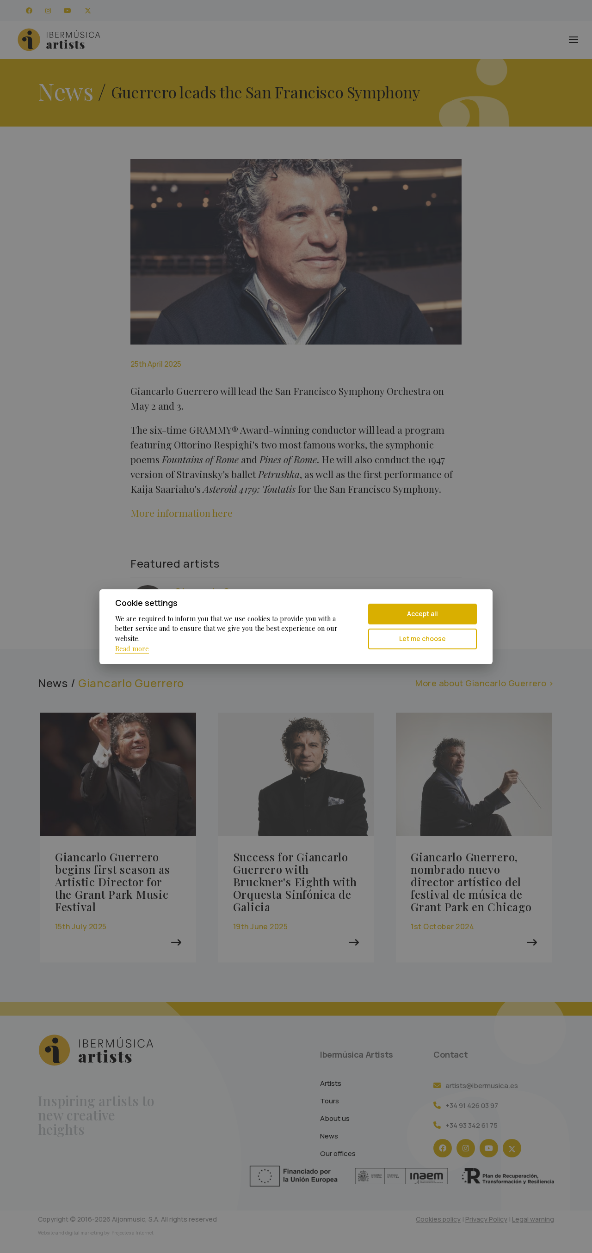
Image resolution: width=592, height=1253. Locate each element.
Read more (132, 648)
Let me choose (422, 638)
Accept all (422, 613)
